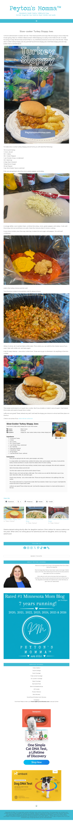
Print (58, 438)
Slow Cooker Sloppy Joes (12, 519)
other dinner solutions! (26, 418)
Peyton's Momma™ (36, 9)
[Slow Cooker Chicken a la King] (36, 512)
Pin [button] (62, 438)
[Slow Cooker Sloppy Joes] (14, 512)
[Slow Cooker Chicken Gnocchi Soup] (58, 512)
